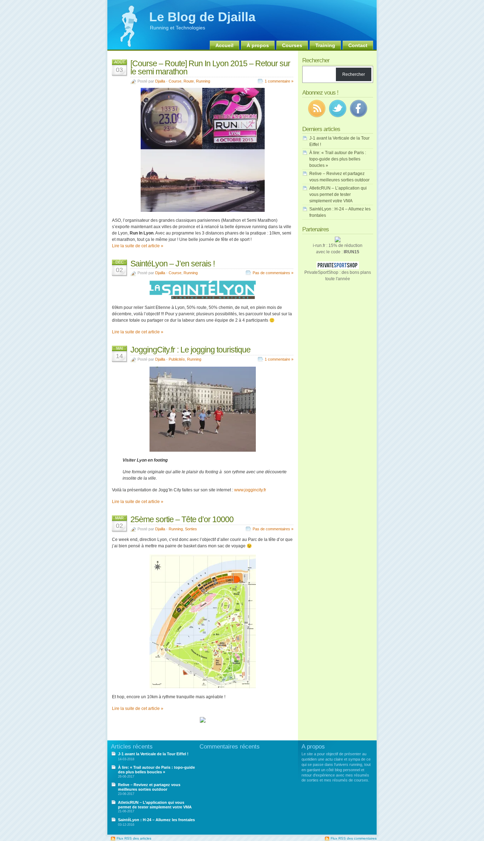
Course (175, 81)
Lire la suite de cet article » (137, 245)
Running (203, 81)
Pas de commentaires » (273, 273)
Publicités (177, 359)
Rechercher (353, 74)
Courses (292, 45)
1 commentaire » (279, 81)
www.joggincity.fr (250, 489)
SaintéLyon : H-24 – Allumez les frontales (156, 820)
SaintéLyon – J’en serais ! (172, 263)
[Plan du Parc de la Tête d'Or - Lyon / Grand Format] (203, 686)
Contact (357, 45)
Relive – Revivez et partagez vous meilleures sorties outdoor (149, 787)
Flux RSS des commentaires (354, 838)
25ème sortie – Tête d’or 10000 (181, 519)
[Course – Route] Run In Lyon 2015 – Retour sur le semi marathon (210, 67)
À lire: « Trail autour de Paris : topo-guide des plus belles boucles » (337, 159)
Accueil (224, 45)
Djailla (160, 81)
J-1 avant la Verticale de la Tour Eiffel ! (153, 754)
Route (189, 81)
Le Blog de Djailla (202, 17)
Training (325, 45)
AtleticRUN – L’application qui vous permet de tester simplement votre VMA (338, 194)
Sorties (191, 529)
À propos (258, 45)
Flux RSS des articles (134, 838)
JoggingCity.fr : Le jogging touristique (190, 349)
